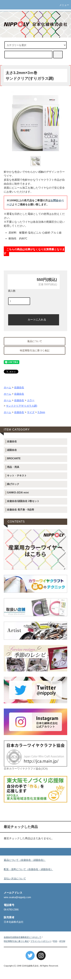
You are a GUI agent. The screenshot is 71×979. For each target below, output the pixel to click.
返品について (34, 341)
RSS (55, 941)
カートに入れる (37, 319)
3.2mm (41, 412)
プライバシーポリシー (40, 941)
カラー (30, 400)
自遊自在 (19, 387)
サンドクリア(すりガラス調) (21, 406)
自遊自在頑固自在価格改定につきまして (22, 937)
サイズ (30, 412)
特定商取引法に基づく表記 (34, 350)
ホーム (7, 387)
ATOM (62, 941)
